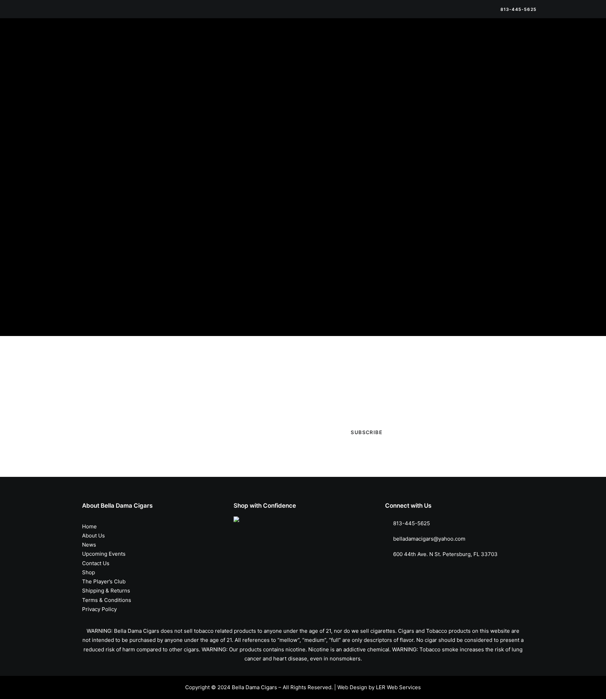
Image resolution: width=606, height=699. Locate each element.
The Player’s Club (348, 39)
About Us (93, 535)
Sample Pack (465, 165)
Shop (198, 39)
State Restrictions (483, 39)
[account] (521, 39)
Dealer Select (466, 115)
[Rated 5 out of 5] (449, 271)
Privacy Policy (99, 609)
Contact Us (439, 39)
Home (89, 526)
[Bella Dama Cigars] (102, 39)
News (261, 39)
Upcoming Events (298, 39)
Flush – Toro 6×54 (333, 159)
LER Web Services (398, 687)
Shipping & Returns (106, 590)
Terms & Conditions (106, 600)
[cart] (531, 39)
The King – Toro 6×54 (219, 159)
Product (459, 153)
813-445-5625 (411, 523)
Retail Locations (398, 39)
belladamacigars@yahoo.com (429, 538)
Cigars (457, 103)
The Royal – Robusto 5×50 (107, 159)
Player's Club (465, 140)
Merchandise (229, 39)
